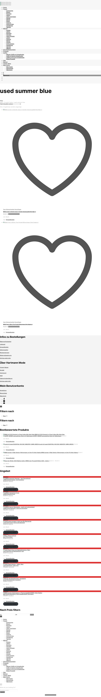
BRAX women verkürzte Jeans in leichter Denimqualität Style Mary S (19, 211)
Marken (5, 62)
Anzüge (8, 30)
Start (1, 102)
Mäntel (8, 19)
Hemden (8, 34)
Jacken (8, 15)
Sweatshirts (9, 25)
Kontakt (2, 370)
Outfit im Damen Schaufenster (14, 56)
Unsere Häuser (4, 367)
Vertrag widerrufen (5, 358)
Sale (4, 60)
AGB (1, 375)
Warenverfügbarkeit (5, 341)
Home (5, 7)
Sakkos (8, 31)
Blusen (8, 12)
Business (8, 13)
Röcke (8, 21)
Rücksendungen (4, 352)
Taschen (8, 27)
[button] (3, 72)
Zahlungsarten (4, 350)
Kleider (8, 18)
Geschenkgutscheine (9, 49)
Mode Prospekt (10, 59)
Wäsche (8, 48)
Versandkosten (10, 219)
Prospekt (6, 51)
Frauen (5, 9)
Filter (32, 614)
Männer (5, 28)
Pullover (8, 22)
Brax (4, 416)
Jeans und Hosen (11, 16)
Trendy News (7, 63)
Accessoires (9, 10)
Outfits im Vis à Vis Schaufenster (15, 57)
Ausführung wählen (14, 214)
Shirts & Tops (10, 24)
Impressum (3, 373)
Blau (4, 425)
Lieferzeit (2, 344)
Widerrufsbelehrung (6, 355)
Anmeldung (3, 390)
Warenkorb (9, 69)
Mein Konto (6, 65)
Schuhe (8, 42)
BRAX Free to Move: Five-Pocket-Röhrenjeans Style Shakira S (17, 324)
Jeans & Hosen (10, 36)
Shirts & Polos (10, 43)
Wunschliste (9, 68)
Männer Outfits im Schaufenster (15, 54)
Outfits (5, 53)
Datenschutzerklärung (6, 378)
